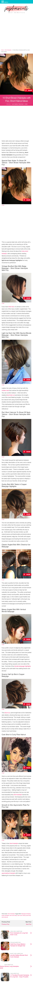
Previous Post (5, 924)
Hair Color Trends (22, 915)
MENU (6, 2)
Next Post (28, 924)
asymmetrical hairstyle (8, 873)
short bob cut (11, 395)
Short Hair (28, 915)
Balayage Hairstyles (26, 913)
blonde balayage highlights (22, 666)
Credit (3, 205)
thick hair (11, 307)
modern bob (5, 390)
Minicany (9, 104)
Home (2, 50)
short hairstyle (18, 795)
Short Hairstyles (8, 50)
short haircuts (5, 917)
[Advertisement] (16, 31)
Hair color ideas (13, 915)
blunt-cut (7, 713)
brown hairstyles (5, 915)
